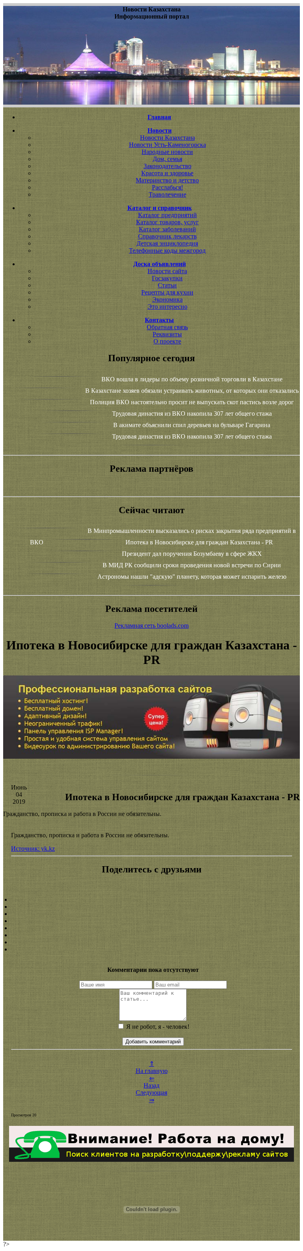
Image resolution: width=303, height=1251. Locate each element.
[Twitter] (151, 935)
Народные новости (167, 151)
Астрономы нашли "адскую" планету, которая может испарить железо (191, 576)
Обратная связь (167, 327)
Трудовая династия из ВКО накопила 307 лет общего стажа (192, 413)
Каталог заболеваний (167, 229)
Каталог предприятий (167, 215)
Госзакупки (167, 278)
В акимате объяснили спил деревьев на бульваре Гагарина (191, 425)
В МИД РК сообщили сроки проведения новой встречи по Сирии (192, 565)
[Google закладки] (151, 913)
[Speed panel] (151, 899)
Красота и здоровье (167, 173)
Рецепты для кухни (167, 292)
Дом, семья (167, 159)
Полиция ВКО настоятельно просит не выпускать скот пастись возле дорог (192, 402)
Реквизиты (167, 334)
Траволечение (167, 194)
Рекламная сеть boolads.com (151, 625)
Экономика (167, 299)
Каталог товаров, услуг (167, 222)
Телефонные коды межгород (167, 250)
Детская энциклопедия (167, 243)
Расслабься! (167, 187)
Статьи (167, 285)
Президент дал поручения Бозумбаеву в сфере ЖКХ (192, 553)
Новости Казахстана (167, 137)
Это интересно (167, 306)
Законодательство (167, 166)
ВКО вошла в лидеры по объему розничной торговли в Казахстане (191, 379)
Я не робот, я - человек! (157, 1026)
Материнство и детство (167, 180)
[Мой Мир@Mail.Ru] (151, 949)
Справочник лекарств (167, 236)
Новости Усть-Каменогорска (167, 144)
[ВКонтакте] (151, 921)
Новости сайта (167, 271)
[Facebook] (151, 928)
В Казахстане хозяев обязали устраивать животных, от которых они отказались (192, 390)
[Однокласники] (151, 942)
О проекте (167, 341)
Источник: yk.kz (33, 848)
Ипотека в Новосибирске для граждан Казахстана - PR (199, 542)
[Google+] (151, 906)
